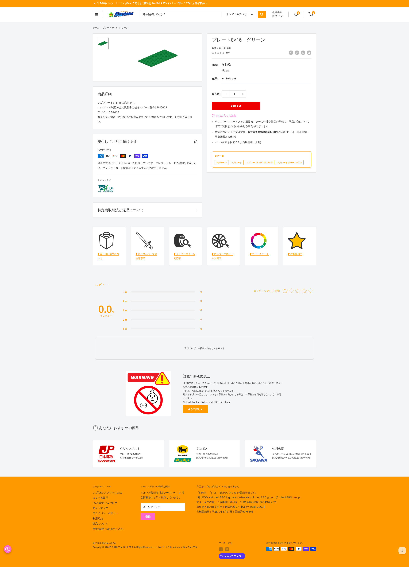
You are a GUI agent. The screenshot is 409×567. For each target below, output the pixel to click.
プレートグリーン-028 (289, 162)
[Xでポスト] (303, 52)
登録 (147, 516)
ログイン (277, 16)
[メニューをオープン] (98, 14)
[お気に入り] (296, 14)
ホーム (96, 27)
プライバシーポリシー (105, 513)
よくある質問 (100, 497)
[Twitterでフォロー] (227, 549)
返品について (100, 523)
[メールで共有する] (309, 52)
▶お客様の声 (295, 253)
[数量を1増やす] (242, 94)
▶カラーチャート (259, 253)
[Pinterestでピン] (297, 52)
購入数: (216, 94)
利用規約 (98, 518)
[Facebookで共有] (291, 52)
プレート (237, 162)
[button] (162, 292)
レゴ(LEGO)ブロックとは (107, 492)
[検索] (262, 14)
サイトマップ (100, 508)
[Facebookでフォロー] (221, 549)
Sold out (236, 106)
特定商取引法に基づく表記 (108, 528)
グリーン (221, 162)
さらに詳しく (195, 409)
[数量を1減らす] (225, 94)
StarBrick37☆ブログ (105, 503)
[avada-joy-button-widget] (8, 549)
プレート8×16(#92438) (260, 162)
